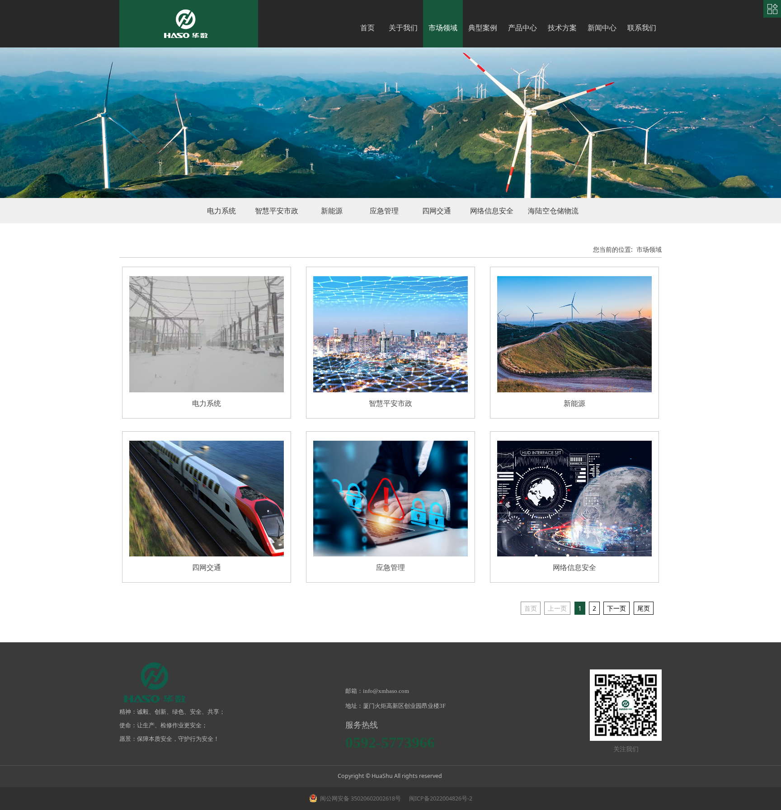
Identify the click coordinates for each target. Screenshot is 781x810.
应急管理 (384, 211)
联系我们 (641, 28)
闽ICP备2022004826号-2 (440, 798)
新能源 (332, 211)
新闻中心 (602, 28)
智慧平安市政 (276, 211)
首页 (367, 28)
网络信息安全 (491, 211)
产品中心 (522, 28)
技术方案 (562, 28)
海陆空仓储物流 (553, 211)
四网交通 (436, 211)
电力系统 (221, 211)
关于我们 (403, 28)
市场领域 (442, 28)
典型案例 (482, 28)
